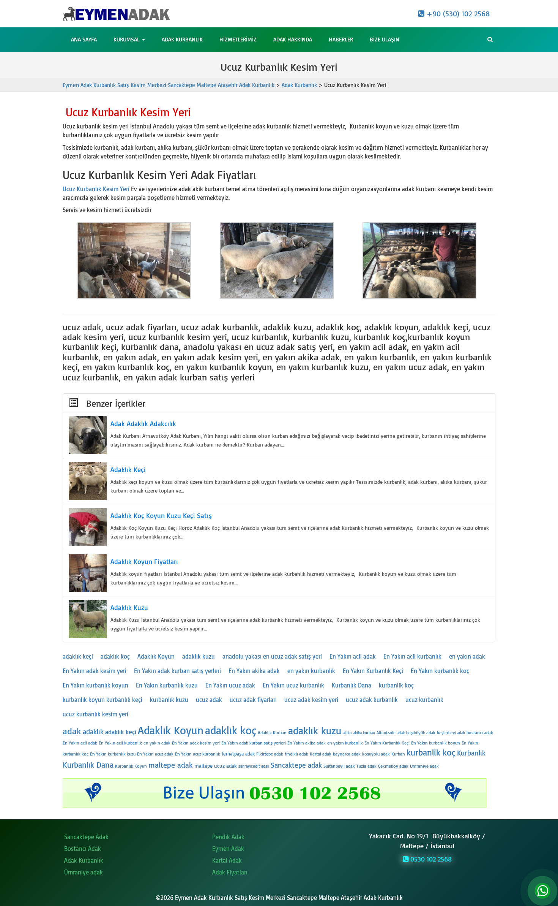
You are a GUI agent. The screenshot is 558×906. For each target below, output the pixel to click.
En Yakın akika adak (254, 671)
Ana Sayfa (84, 39)
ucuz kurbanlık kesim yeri (95, 714)
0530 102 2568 (430, 859)
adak (72, 731)
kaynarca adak (347, 754)
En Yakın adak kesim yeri (94, 671)
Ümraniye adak (424, 766)
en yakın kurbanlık (311, 671)
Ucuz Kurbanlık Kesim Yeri (96, 189)
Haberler (341, 39)
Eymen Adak (228, 848)
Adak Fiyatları (229, 872)
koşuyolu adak (376, 754)
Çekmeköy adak (393, 766)
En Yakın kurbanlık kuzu (167, 685)
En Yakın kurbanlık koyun (95, 685)
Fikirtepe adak (269, 754)
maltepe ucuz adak (215, 765)
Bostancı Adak (82, 848)
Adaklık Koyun (156, 656)
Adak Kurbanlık (182, 39)
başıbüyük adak (420, 732)
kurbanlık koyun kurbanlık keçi (102, 699)
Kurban (398, 754)
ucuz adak (209, 699)
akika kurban (364, 732)
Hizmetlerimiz (238, 39)
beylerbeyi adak (451, 732)
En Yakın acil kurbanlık (412, 656)
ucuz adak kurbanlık (372, 699)
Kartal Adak (227, 860)
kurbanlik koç (396, 685)
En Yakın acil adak (352, 656)
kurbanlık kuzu (169, 699)
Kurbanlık (471, 752)
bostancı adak (480, 732)
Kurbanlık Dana (351, 685)
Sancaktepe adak (296, 765)
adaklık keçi (78, 656)
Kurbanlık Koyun (131, 766)
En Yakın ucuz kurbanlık (293, 685)
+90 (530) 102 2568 (457, 13)
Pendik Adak (228, 837)
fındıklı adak (296, 754)
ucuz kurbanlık (424, 699)
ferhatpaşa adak (238, 754)
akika (347, 732)
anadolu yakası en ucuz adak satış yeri (272, 656)
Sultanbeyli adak (339, 766)
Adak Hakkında (292, 39)
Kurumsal (127, 39)
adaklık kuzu (198, 656)
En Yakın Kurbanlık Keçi (373, 671)
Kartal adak (320, 754)
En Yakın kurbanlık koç (440, 671)
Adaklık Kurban (272, 732)
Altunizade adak (391, 732)
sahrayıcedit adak (253, 766)
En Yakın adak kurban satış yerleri (177, 671)
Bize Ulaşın (384, 39)
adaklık (93, 731)
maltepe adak (170, 765)
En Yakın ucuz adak (230, 685)
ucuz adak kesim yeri (311, 699)
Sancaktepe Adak (86, 837)
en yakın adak (467, 656)
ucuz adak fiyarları (253, 699)
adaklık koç (115, 656)
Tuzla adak (366, 766)
